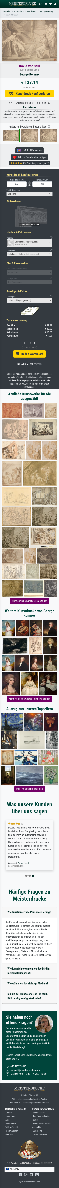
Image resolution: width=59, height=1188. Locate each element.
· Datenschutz (10, 1123)
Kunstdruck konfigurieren (31, 93)
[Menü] (4, 4)
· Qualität (35, 1120)
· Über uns (9, 1134)
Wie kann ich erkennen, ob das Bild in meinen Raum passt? (28, 971)
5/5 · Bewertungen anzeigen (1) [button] (35, 163)
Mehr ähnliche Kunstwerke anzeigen (29, 600)
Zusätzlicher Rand (13, 190)
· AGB (7, 1120)
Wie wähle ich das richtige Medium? (27, 983)
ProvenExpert (23, 863)
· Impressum (10, 1116)
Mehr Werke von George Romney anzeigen (29, 698)
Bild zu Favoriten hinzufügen (31, 157)
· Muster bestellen (39, 1134)
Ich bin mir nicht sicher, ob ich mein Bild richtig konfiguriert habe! (27, 996)
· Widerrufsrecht (11, 1127)
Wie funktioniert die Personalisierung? (29, 912)
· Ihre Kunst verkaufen (41, 1116)
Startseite (6, 11)
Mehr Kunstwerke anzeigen (29, 788)
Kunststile (18, 11)
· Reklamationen (11, 1131)
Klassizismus (30, 11)
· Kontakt (8, 1112)
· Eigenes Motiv (38, 1112)
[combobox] (29, 194)
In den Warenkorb (31, 354)
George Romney (46, 11)
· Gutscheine (37, 1131)
